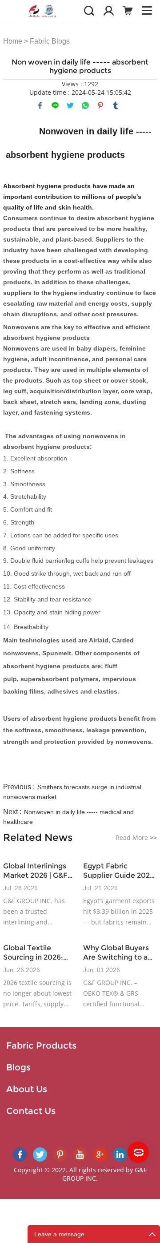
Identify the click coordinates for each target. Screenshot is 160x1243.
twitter (70, 105)
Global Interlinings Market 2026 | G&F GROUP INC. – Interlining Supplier (36, 871)
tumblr (115, 105)
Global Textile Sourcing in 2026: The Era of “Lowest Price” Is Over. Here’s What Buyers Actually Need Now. (39, 953)
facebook (40, 105)
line (55, 105)
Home (12, 41)
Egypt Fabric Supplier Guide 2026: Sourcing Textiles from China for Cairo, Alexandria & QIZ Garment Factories (119, 871)
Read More (136, 837)
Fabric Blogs (50, 41)
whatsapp (85, 105)
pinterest (100, 105)
